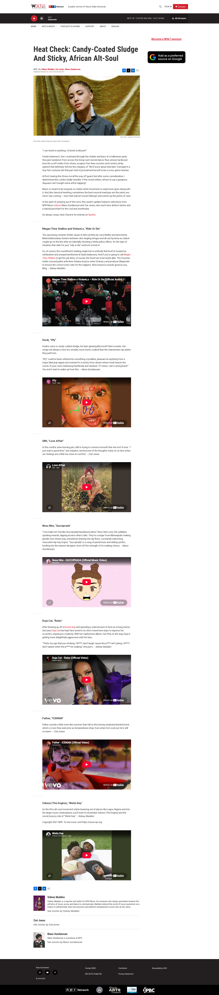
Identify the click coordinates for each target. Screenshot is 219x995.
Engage (115, 26)
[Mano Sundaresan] (39, 940)
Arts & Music (48, 26)
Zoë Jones (59, 69)
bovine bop (70, 627)
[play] (34, 18)
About (103, 26)
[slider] (45, 18)
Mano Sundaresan (72, 69)
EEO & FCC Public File (93, 974)
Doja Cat (56, 630)
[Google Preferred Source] (166, 57)
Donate (182, 6)
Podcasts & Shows (70, 26)
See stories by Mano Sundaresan (64, 942)
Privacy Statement (125, 974)
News (33, 26)
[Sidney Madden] (39, 903)
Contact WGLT (90, 968)
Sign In (168, 7)
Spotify (91, 214)
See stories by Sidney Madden (63, 910)
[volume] (42, 18)
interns (57, 205)
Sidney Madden (47, 69)
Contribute (122, 968)
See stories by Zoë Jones (46, 924)
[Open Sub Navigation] (38, 26)
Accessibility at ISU (159, 968)
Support (89, 26)
